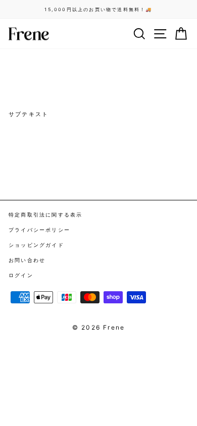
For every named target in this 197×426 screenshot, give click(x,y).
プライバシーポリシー (39, 230)
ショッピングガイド (36, 245)
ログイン (21, 275)
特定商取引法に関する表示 (46, 214)
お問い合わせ (27, 260)
